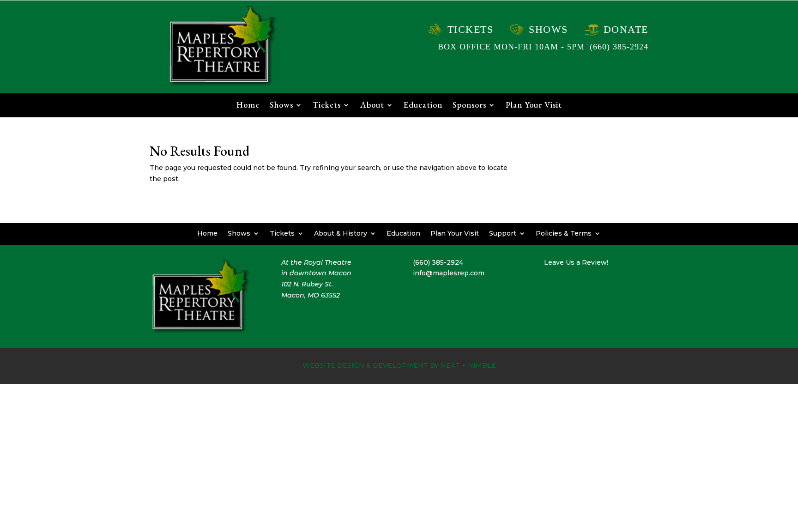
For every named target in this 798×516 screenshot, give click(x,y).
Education (423, 106)
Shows (548, 29)
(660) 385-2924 (619, 46)
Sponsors (469, 106)
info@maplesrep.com (448, 273)
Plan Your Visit (534, 106)
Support (502, 233)
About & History (340, 233)
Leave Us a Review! (576, 262)
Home (248, 106)
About (372, 106)
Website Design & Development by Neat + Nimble (399, 365)
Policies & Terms (564, 233)
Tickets (470, 29)
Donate (626, 29)
